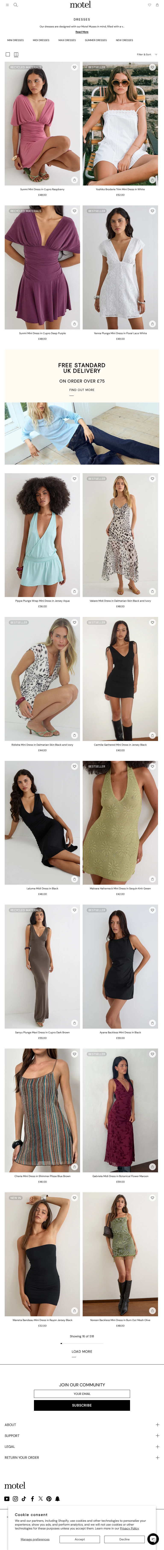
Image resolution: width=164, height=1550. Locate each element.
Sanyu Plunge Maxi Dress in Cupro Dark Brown (42, 1032)
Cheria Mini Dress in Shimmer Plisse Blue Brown (42, 1176)
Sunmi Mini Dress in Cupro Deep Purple (42, 333)
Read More (82, 32)
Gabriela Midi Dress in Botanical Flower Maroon (120, 1176)
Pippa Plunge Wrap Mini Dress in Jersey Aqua (42, 601)
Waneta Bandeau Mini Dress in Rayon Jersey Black (42, 1320)
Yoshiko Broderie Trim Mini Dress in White (120, 189)
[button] (74, 67)
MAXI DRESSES (67, 40)
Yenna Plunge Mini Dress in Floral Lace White (120, 333)
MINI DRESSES (15, 40)
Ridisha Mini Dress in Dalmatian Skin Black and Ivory (42, 745)
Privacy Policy (129, 1528)
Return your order (22, 1457)
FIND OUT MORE (82, 390)
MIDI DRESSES (41, 40)
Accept (80, 1539)
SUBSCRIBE (82, 1405)
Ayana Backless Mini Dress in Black (120, 1032)
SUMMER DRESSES (96, 40)
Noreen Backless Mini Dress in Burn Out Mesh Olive (120, 1320)
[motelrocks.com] (80, 5)
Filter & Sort (144, 54)
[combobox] (15, 4)
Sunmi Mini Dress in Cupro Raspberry (42, 189)
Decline (124, 1539)
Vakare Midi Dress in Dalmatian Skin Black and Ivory (120, 601)
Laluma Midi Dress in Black (42, 888)
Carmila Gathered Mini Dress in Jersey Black (120, 745)
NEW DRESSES (124, 40)
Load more (82, 1351)
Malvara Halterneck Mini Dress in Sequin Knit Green (120, 888)
